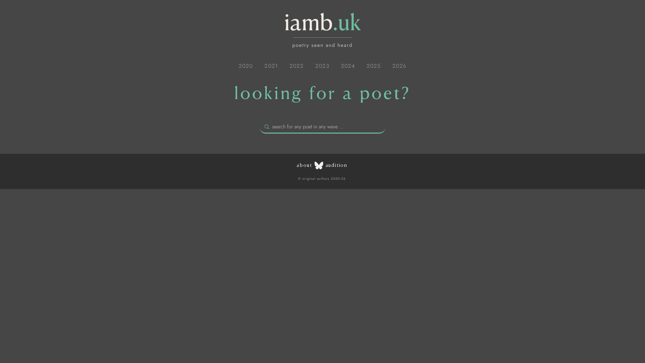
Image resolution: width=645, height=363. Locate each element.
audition (336, 165)
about (304, 165)
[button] (245, 66)
